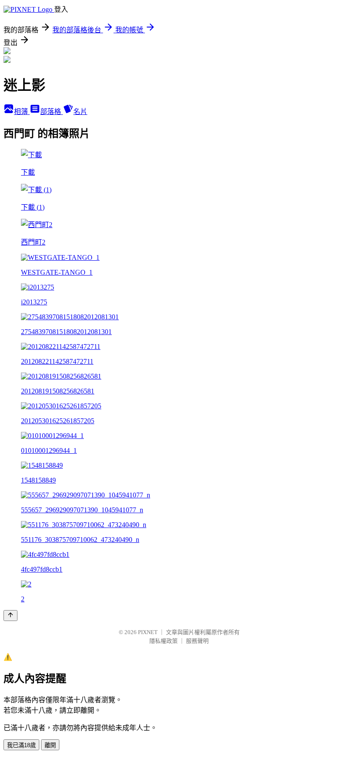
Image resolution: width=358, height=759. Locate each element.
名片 (80, 111)
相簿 (22, 111)
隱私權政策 (163, 641)
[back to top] (10, 615)
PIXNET (148, 632)
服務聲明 (197, 641)
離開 (50, 745)
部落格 (51, 111)
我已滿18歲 (21, 745)
